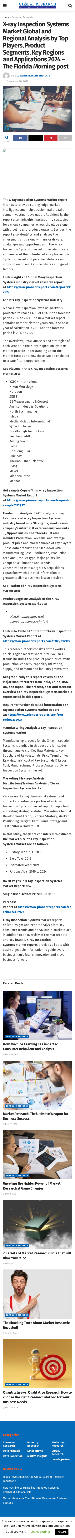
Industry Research (33, 1444)
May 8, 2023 (10, 1263)
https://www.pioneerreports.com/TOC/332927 (36, 641)
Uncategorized (61, 1459)
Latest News (35, 1451)
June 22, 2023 (11, 1124)
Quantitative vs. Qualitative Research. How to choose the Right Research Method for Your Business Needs (37, 1397)
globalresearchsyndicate (32, 75)
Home (6, 17)
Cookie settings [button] (41, 1531)
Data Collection (12, 1456)
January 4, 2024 (11, 1054)
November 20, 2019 (17, 81)
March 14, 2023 (11, 1408)
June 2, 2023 (10, 1194)
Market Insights (37, 1456)
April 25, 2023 (11, 1333)
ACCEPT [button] (62, 1531)
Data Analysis (11, 1451)
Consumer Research (22, 17)
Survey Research (57, 1452)
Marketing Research (58, 1444)
